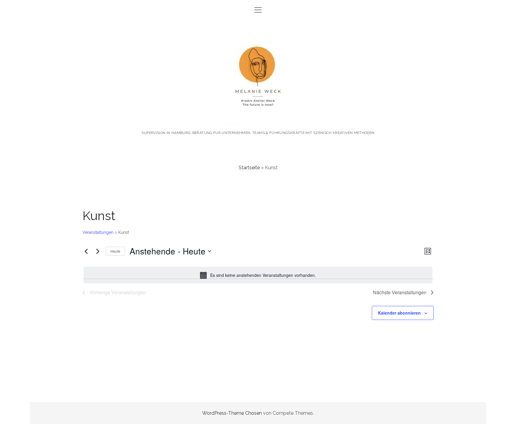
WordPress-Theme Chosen (232, 413)
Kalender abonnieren (399, 313)
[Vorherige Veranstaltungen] (86, 251)
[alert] (258, 275)
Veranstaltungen (97, 232)
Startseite (249, 167)
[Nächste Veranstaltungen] (97, 251)
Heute (115, 251)
